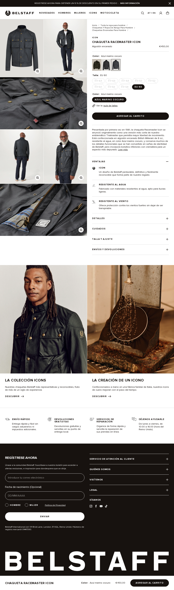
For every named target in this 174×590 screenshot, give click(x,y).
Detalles (98, 218)
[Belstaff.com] (19, 13)
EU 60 (138, 87)
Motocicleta (109, 13)
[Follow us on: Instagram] (90, 506)
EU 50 (139, 81)
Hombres (64, 13)
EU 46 (113, 81)
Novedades (47, 13)
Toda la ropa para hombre (113, 25)
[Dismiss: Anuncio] (170, 3)
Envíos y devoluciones (108, 249)
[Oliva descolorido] (96, 65)
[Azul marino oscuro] (115, 65)
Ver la (107, 105)
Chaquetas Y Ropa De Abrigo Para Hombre (112, 28)
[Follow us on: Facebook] (96, 506)
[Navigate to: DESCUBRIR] (43, 331)
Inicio (94, 25)
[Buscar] (142, 13)
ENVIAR (44, 516)
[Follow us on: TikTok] (106, 506)
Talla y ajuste (102, 239)
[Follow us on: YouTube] (101, 506)
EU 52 (153, 81)
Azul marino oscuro (109, 99)
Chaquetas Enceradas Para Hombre (109, 30)
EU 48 (126, 81)
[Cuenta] (160, 13)
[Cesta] (167, 13)
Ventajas (98, 161)
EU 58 (125, 88)
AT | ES (152, 13)
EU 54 (99, 88)
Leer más (123, 149)
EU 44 (99, 81)
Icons (93, 13)
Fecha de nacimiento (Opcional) (23, 487)
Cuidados (99, 228)
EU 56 (112, 88)
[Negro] (106, 65)
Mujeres (80, 13)
